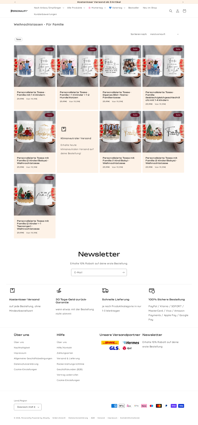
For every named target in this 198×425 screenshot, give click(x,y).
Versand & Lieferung (68, 358)
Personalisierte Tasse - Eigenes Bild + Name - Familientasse (117, 95)
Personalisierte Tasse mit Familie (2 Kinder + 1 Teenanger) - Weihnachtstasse (33, 225)
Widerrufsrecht (59, 418)
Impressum (20, 353)
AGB (93, 418)
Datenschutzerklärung (26, 363)
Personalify (26, 418)
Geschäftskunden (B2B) (70, 369)
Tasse (18, 39)
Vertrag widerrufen (67, 374)
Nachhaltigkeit (22, 347)
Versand (101, 418)
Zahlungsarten (65, 353)
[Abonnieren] (123, 272)
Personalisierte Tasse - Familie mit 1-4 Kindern (31, 93)
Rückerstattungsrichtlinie (70, 363)
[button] (49, 7)
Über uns (19, 342)
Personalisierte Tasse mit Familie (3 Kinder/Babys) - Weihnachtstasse (161, 160)
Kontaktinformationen (130, 418)
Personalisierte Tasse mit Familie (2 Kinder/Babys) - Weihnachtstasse (33, 160)
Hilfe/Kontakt (64, 347)
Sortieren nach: (139, 34)
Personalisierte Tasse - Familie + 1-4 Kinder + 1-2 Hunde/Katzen (75, 95)
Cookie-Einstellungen (25, 369)
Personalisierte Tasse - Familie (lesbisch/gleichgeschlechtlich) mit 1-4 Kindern (163, 96)
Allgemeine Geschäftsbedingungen (33, 358)
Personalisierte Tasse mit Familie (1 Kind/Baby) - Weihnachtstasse (119, 160)
